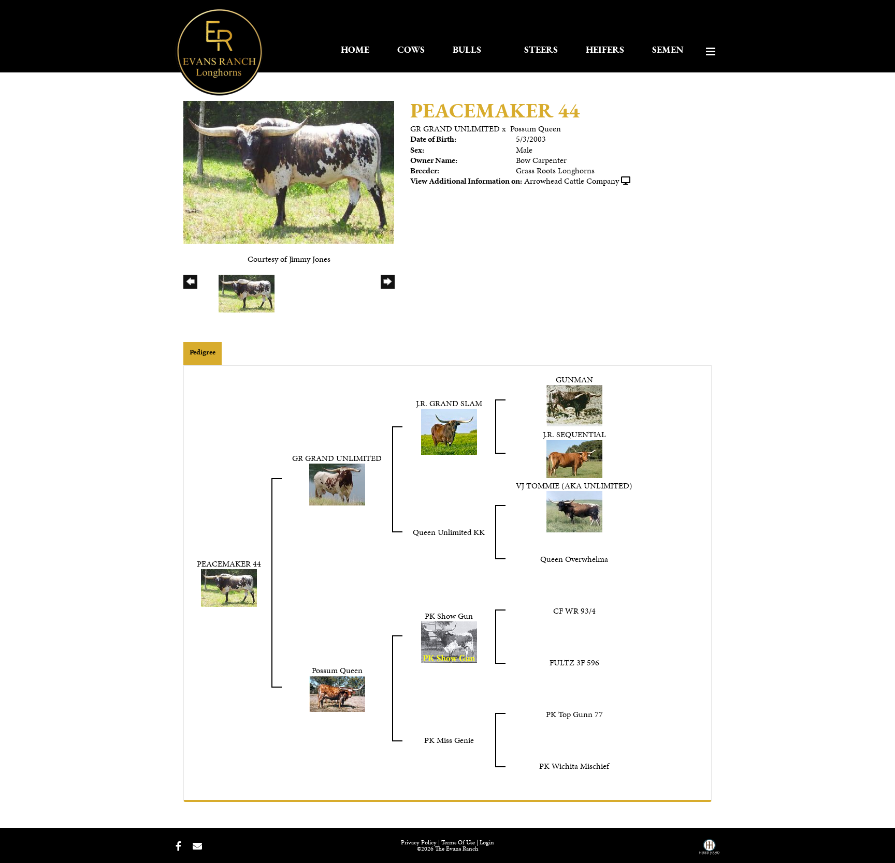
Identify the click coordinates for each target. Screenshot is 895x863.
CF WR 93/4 (574, 611)
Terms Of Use (458, 842)
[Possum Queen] (337, 692)
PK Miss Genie (449, 740)
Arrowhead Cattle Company (571, 181)
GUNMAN (574, 379)
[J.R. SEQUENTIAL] (574, 458)
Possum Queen (535, 129)
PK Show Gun (449, 616)
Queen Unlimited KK (449, 532)
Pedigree (202, 352)
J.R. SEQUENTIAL (574, 434)
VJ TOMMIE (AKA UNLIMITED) (574, 486)
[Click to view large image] (288, 171)
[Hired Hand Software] (709, 850)
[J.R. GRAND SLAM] (449, 431)
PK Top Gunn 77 (574, 714)
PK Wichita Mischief (574, 766)
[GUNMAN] (574, 405)
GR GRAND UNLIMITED (455, 129)
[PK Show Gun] (449, 641)
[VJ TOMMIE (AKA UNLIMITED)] (574, 510)
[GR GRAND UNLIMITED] (337, 483)
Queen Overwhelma (574, 559)
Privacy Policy (419, 842)
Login (487, 842)
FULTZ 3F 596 (574, 662)
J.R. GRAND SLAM (449, 403)
